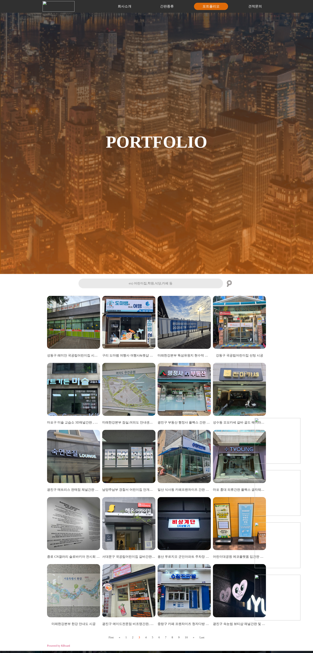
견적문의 (255, 6)
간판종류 (167, 6)
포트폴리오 (211, 6)
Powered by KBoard (58, 645)
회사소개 (124, 6)
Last (202, 637)
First (111, 637)
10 (186, 637)
